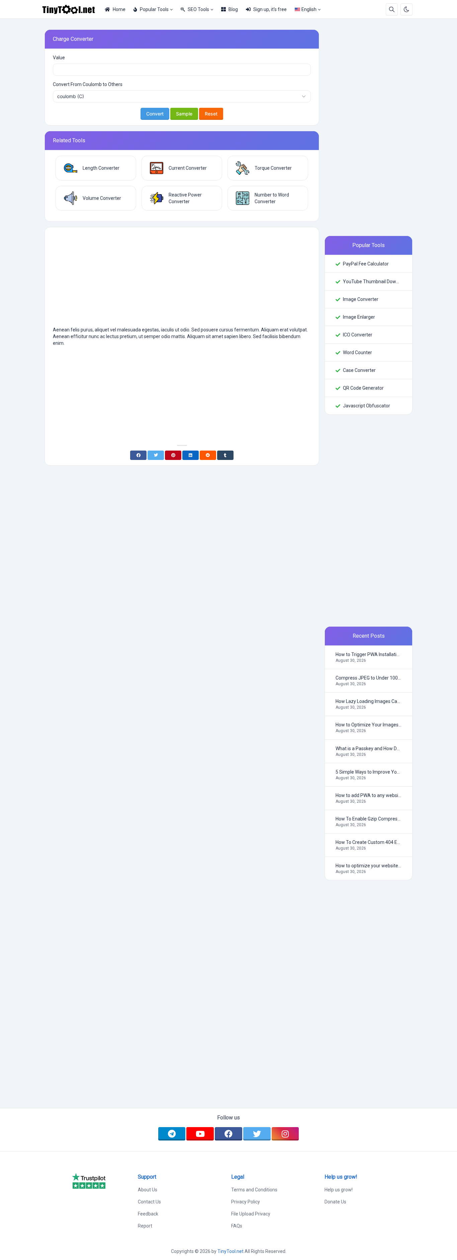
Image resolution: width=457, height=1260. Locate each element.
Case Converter (359, 370)
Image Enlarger (359, 317)
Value (59, 57)
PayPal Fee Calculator (366, 263)
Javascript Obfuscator (366, 405)
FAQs (236, 1226)
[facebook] (228, 1133)
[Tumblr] (225, 455)
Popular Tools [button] (154, 9)
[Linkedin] (190, 455)
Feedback (148, 1213)
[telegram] (172, 1133)
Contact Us (149, 1201)
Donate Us (335, 1201)
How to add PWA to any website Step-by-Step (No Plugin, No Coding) (368, 795)
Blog (233, 9)
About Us (147, 1189)
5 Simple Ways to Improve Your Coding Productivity (368, 772)
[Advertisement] (182, 279)
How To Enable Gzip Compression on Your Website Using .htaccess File (368, 818)
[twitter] (257, 1133)
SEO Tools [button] (198, 9)
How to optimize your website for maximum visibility (368, 865)
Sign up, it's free (270, 9)
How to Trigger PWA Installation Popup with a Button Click (368, 654)
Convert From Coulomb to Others (87, 84)
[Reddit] (208, 455)
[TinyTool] (71, 9)
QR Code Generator (363, 388)
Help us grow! (339, 1189)
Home (119, 9)
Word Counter (357, 352)
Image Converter (360, 299)
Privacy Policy (245, 1201)
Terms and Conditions (254, 1189)
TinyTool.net (230, 1251)
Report (145, 1226)
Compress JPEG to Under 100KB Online (368, 678)
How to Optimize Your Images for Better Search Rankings (368, 724)
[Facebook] (138, 455)
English (308, 9)
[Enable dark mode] (406, 9)
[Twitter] (156, 455)
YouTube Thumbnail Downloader (372, 281)
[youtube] (200, 1133)
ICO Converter (357, 334)
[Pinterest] (173, 455)
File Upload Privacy (250, 1213)
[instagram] (285, 1133)
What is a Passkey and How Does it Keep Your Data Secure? (368, 748)
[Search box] (392, 9)
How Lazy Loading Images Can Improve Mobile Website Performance (368, 701)
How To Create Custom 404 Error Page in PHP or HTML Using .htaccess (368, 842)
